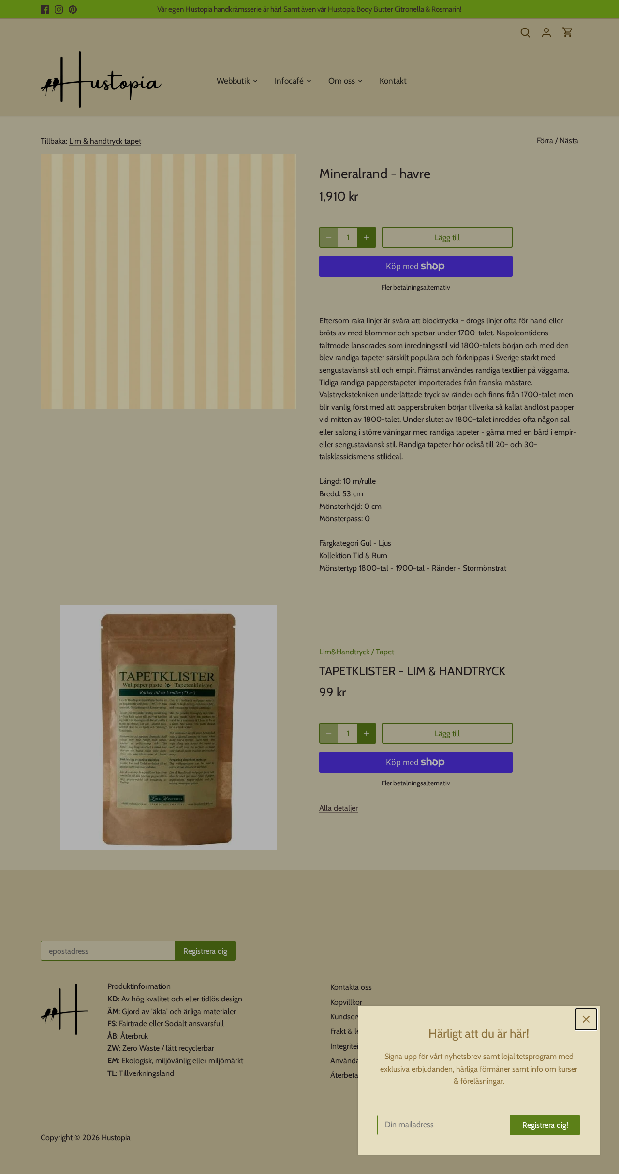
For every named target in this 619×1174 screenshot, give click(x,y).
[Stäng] (586, 1019)
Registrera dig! (545, 1125)
